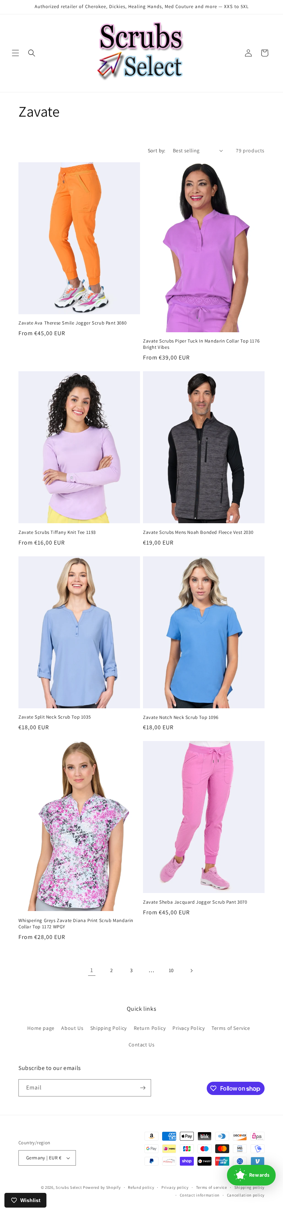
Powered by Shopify (102, 1187)
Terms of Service (231, 1028)
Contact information (200, 1195)
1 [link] (91, 970)
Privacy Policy (188, 1028)
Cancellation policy (246, 1195)
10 (171, 970)
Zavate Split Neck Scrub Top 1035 (54, 717)
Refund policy (141, 1187)
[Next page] (191, 971)
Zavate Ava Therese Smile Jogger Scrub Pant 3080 (72, 323)
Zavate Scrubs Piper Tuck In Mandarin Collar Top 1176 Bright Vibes (201, 344)
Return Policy (150, 1028)
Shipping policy (249, 1187)
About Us (72, 1028)
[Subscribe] (142, 1087)
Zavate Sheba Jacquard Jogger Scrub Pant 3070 (195, 902)
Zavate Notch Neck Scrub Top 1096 (180, 717)
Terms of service (211, 1187)
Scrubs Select (69, 1187)
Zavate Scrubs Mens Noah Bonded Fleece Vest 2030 (198, 532)
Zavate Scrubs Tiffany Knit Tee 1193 (57, 532)
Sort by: (156, 150)
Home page (40, 1028)
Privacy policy (175, 1187)
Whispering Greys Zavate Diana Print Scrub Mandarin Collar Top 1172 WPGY (75, 924)
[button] (15, 53)
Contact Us (142, 1044)
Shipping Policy (108, 1028)
